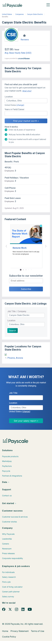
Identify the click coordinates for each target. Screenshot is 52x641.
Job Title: (13, 393)
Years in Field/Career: (15, 109)
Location (11, 320)
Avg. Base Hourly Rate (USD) (18, 53)
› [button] (46, 246)
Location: (9, 96)
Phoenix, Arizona (15, 358)
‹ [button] (6, 246)
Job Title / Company (16, 311)
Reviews (25, 39)
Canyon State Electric (35, 14)
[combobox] (26, 100)
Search (12, 330)
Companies (19, 14)
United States (7, 14)
